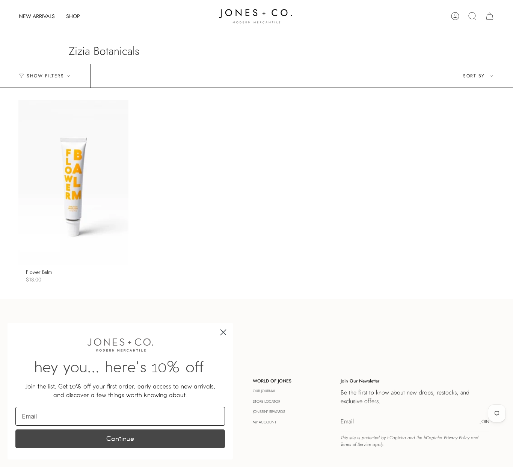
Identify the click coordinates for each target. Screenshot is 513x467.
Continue (120, 438)
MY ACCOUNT (264, 422)
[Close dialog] (223, 332)
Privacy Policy (456, 437)
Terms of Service (356, 444)
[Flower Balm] (73, 182)
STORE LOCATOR (266, 401)
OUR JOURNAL (264, 391)
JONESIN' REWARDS (269, 411)
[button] (73, 16)
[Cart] (489, 16)
